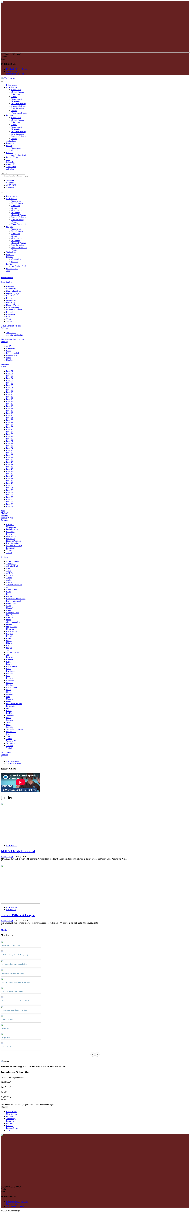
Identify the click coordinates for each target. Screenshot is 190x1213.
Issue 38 (9, 457)
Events (14, 96)
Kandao (9, 659)
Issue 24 (9, 425)
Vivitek (9, 738)
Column (4, 328)
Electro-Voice (11, 631)
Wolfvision (10, 743)
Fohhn (9, 641)
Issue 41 (9, 464)
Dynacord (10, 629)
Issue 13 (9, 399)
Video (3, 757)
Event (8, 351)
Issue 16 (9, 406)
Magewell (10, 680)
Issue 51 (9, 488)
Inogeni (9, 648)
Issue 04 (9, 378)
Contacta (9, 610)
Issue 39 (9, 460)
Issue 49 (9, 483)
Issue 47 (9, 478)
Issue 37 (9, 455)
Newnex (9, 694)
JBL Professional (13, 652)
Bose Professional (13, 601)
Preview (4, 515)
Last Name (6, 1087)
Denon (9, 624)
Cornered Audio (12, 613)
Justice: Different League (18, 915)
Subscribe (10, 162)
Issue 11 (9, 394)
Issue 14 (9, 401)
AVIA (8, 346)
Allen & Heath (12, 566)
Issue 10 (9, 392)
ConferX (9, 608)
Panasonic (10, 701)
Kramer (9, 664)
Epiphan (9, 634)
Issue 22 (9, 420)
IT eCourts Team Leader (11, 946)
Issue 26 (9, 429)
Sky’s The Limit (7, 1019)
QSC (8, 708)
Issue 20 (9, 415)
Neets (8, 692)
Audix (8, 580)
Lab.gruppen (11, 666)
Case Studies (11, 87)
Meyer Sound (11, 687)
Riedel (9, 711)
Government (16, 99)
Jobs (8, 159)
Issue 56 (9, 499)
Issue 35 (9, 450)
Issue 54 (9, 495)
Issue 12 (9, 397)
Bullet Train (11, 603)
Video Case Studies (19, 113)
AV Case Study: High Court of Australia (16, 982)
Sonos (8, 722)
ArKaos (9, 575)
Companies (16, 148)
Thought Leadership (14, 335)
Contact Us (10, 164)
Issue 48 (9, 481)
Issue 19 (9, 413)
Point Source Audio (14, 704)
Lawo (8, 669)
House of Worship (18, 103)
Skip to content (7, 277)
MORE (4, 930)
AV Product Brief (18, 155)
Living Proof (6, 1028)
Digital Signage (17, 92)
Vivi (8, 736)
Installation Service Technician (13, 973)
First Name (6, 1082)
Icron (8, 645)
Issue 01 (9, 371)
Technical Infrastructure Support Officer (16, 1001)
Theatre (9, 319)
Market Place (6, 513)
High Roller (6, 1038)
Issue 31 (9, 441)
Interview (10, 143)
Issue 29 (9, 436)
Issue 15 (9, 404)
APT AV (9, 573)
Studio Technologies (14, 729)
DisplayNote (11, 627)
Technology (11, 141)
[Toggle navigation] (2, 81)
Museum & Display (19, 106)
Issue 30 (9, 439)
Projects (9, 115)
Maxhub (9, 683)
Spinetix (9, 727)
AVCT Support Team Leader (12, 992)
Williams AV (11, 741)
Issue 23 (9, 422)
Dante (8, 620)
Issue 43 (9, 469)
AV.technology (7, 856)
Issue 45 (9, 474)
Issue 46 (9, 476)
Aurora (9, 582)
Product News (12, 157)
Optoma (9, 699)
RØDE (9, 713)
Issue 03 (9, 376)
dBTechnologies (13, 622)
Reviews (9, 152)
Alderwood (11, 564)
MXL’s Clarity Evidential (18, 851)
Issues (3, 367)
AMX (8, 571)
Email (4, 1092)
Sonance (9, 720)
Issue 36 (9, 453)
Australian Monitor (14, 585)
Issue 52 (9, 490)
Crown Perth (11, 71)
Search (4, 173)
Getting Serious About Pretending (14, 1010)
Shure (8, 718)
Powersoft (10, 706)
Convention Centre (14, 291)
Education (15, 94)
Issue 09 (9, 390)
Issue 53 (9, 492)
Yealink (9, 748)
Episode (9, 636)
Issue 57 (9, 502)
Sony (8, 724)
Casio (8, 606)
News (8, 358)
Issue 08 (9, 387)
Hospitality (15, 101)
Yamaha (9, 745)
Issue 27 (9, 432)
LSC (8, 676)
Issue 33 (9, 446)
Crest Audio (11, 615)
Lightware (10, 671)
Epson (8, 638)
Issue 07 (9, 385)
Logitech (9, 673)
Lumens (9, 678)
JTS (7, 655)
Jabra (8, 650)
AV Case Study (12, 761)
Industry (9, 145)
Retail (8, 317)
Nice (8, 697)
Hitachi (9, 643)
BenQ (8, 594)
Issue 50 (9, 485)
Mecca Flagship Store (15, 74)
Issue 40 (9, 462)
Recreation (10, 312)
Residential (10, 314)
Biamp (9, 596)
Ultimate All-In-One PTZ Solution (14, 964)
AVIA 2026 (11, 166)
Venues (14, 110)
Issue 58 (9, 504)
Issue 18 (9, 411)
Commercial (16, 89)
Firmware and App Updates (12, 339)
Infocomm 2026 (12, 353)
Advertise (10, 169)
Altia (8, 568)
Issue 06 (9, 383)
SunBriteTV (11, 731)
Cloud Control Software (11, 326)
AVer (8, 587)
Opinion (14, 150)
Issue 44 (9, 471)
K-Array (9, 657)
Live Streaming (17, 108)
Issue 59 (9, 506)
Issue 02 (9, 373)
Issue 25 (9, 427)
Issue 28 (9, 434)
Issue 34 (9, 448)
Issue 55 (9, 497)
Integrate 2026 (12, 355)
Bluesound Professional (15, 599)
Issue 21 (9, 418)
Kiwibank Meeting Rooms (17, 69)
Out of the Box (7, 1047)
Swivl (8, 734)
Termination (11, 332)
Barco (8, 592)
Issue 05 (9, 380)
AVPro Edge (11, 589)
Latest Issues (11, 85)
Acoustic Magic (12, 561)
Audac (9, 578)
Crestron (9, 617)
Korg (8, 662)
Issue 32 (9, 443)
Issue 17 (9, 408)
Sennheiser (10, 715)
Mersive (9, 685)
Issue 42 (9, 467)
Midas (8, 690)
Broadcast (10, 286)
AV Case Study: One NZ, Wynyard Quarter (17, 955)
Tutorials (4, 755)
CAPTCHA (6, 1097)
